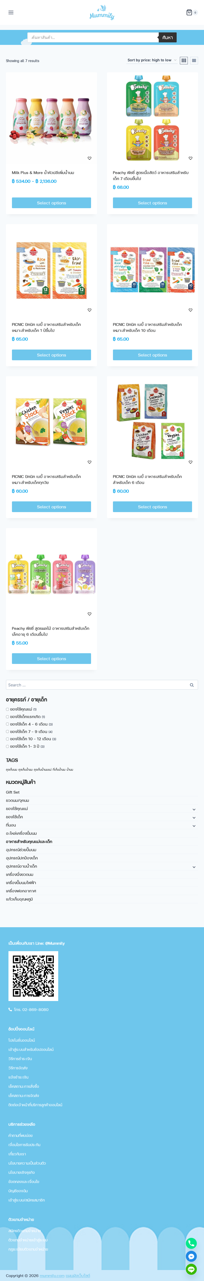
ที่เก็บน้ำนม (59, 769)
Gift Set (12, 792)
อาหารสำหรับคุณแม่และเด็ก (29, 841)
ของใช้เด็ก (14, 817)
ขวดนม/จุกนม (17, 800)
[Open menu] (11, 12)
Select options (51, 202)
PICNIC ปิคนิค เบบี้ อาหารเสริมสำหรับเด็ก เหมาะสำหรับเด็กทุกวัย (46, 479)
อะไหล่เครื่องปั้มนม (21, 833)
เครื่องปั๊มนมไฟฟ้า (21, 882)
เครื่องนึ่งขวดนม (19, 874)
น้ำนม (70, 769)
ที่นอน (11, 825)
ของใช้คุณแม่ (17, 808)
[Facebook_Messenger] (191, 1256)
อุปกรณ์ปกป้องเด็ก (22, 858)
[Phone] (191, 1243)
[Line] (191, 1269)
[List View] (194, 60)
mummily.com (52, 1275)
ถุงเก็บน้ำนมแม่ (42, 769)
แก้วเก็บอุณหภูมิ (19, 899)
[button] (80, 158)
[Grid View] (184, 60)
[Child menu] (193, 809)
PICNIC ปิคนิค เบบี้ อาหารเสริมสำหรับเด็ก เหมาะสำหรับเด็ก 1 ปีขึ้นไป (46, 327)
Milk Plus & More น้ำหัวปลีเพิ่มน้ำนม (43, 172)
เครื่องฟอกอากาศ (21, 891)
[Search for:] (102, 685)
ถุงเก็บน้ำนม (25, 769)
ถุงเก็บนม (11, 769)
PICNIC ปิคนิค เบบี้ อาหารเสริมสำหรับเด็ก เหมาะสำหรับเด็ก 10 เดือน (147, 327)
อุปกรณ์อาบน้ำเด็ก (21, 866)
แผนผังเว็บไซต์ (78, 1275)
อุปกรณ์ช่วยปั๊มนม (21, 849)
